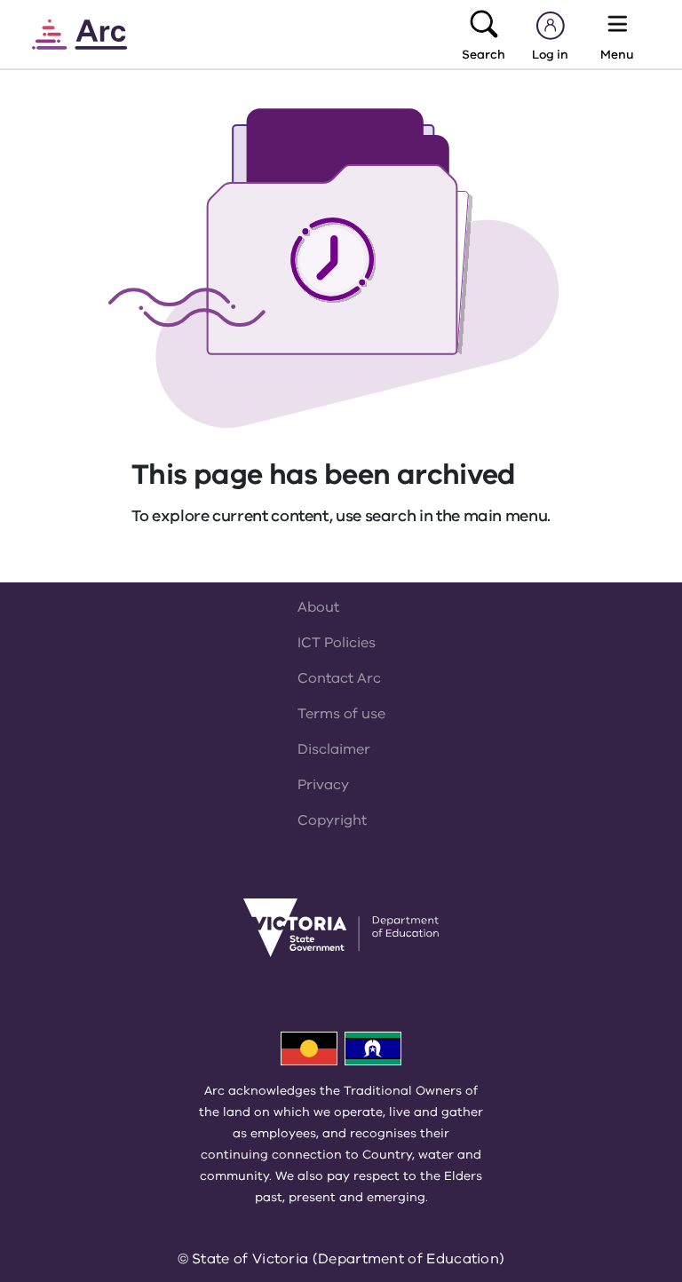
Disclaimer (333, 749)
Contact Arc (339, 678)
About (318, 607)
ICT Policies (336, 643)
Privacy (323, 785)
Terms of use (341, 714)
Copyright (332, 820)
